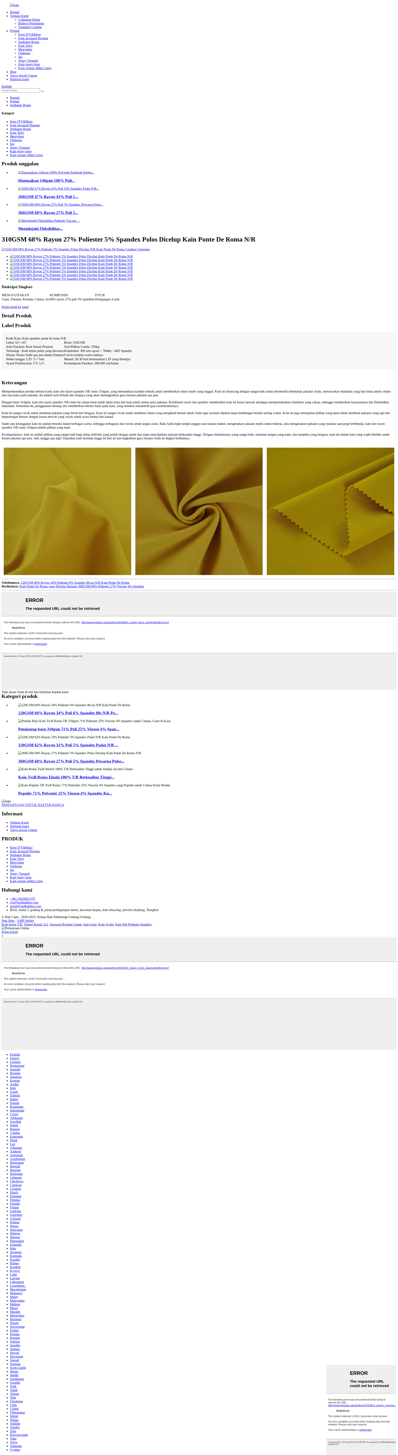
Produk (14, 31)
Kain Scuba (106, 924)
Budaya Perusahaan (31, 23)
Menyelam (25, 49)
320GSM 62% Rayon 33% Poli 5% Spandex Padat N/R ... (68, 745)
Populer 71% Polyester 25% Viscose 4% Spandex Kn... (65, 793)
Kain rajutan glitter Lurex (34, 68)
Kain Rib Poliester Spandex (133, 924)
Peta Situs (8, 920)
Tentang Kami (19, 16)
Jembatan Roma (28, 42)
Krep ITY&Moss (29, 34)
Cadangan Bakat (29, 19)
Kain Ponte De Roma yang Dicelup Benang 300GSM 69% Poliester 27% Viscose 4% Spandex (81, 586)
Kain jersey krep (29, 64)
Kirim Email (10, 932)
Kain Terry (25, 45)
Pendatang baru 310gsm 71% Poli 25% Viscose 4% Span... (68, 729)
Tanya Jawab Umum (23, 75)
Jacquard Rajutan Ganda (66, 924)
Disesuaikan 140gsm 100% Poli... (46, 180)
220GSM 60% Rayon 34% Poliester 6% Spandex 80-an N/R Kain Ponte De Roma (75, 582)
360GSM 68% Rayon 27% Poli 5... (48, 212)
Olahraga (24, 53)
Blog (13, 72)
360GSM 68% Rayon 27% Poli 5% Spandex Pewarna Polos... (71, 761)
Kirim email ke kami (15, 307)
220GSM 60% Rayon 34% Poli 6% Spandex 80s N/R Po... (68, 713)
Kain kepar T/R (12, 924)
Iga (20, 57)
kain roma (90, 924)
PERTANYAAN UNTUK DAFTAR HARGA (33, 805)
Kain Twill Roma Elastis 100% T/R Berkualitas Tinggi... (66, 777)
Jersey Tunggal (28, 60)
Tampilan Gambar (30, 27)
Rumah (14, 12)
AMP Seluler (25, 920)
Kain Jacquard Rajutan (33, 38)
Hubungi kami (19, 79)
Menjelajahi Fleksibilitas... (40, 228)
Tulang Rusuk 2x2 (36, 924)
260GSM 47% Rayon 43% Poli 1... (48, 197)
